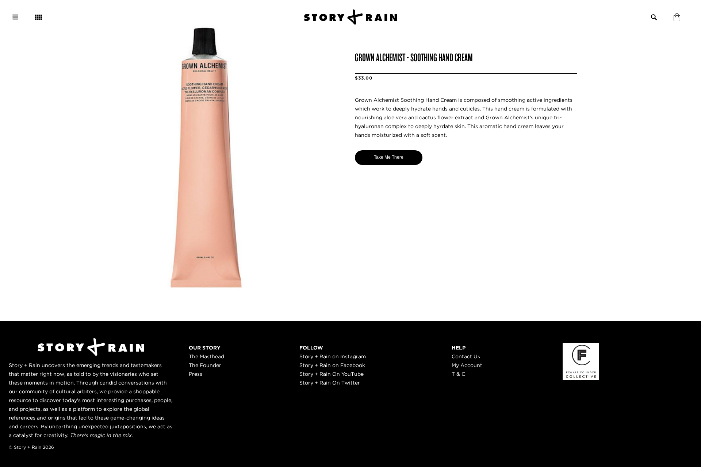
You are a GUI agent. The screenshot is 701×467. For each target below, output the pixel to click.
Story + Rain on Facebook (332, 365)
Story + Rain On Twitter (329, 383)
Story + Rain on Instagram (332, 356)
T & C (458, 374)
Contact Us (466, 356)
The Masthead (206, 356)
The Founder (205, 365)
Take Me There (388, 157)
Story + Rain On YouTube (331, 374)
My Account (467, 365)
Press (195, 374)
